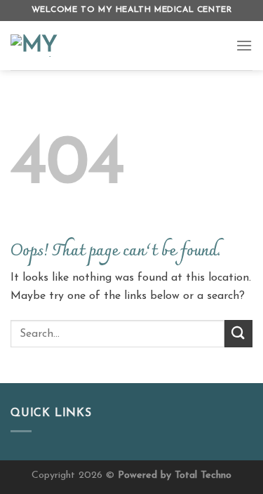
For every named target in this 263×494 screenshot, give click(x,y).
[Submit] (238, 333)
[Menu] (244, 45)
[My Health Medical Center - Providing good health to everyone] (113, 45)
